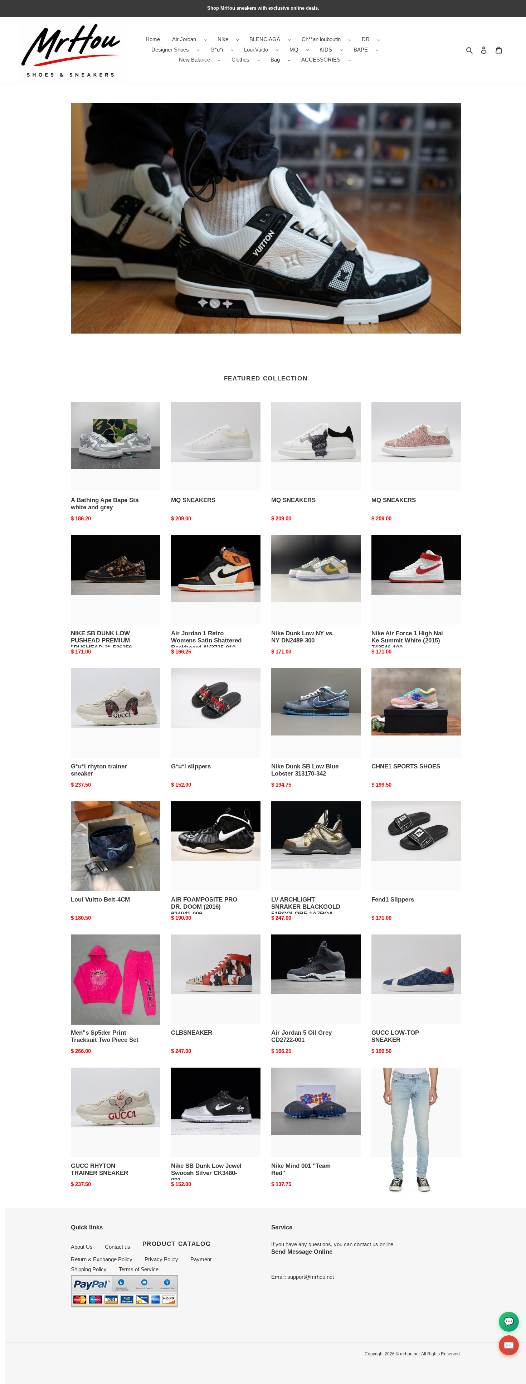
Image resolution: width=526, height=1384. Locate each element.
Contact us (117, 1247)
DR (366, 39)
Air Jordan (184, 39)
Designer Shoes (170, 50)
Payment (200, 1259)
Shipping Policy (89, 1269)
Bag (275, 60)
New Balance (194, 60)
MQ (293, 50)
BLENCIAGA (264, 39)
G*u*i (216, 50)
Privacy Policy (161, 1259)
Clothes (240, 60)
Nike (223, 39)
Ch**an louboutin (321, 39)
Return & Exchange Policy (101, 1259)
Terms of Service (139, 1269)
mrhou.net (410, 1353)
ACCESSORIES (320, 60)
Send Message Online (301, 1251)
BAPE (361, 50)
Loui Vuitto (256, 50)
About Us (82, 1247)
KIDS (326, 50)
